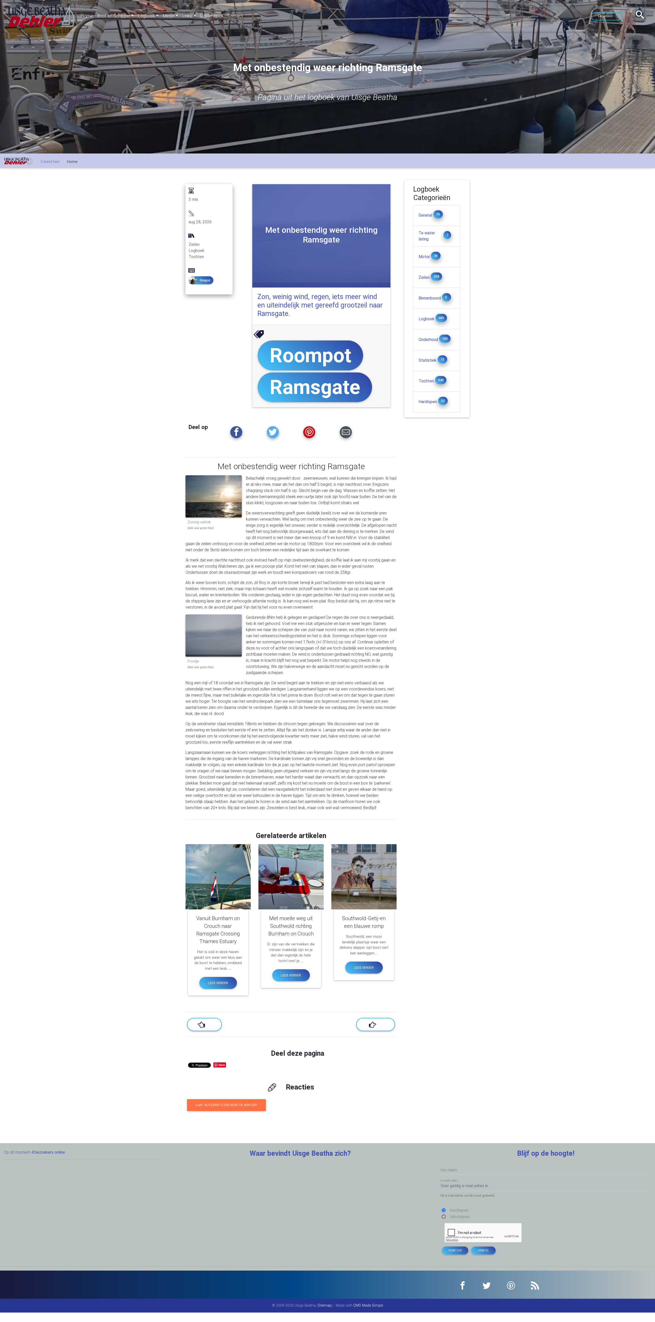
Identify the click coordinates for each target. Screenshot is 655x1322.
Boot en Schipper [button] (113, 15)
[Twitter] (487, 1284)
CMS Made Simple (368, 1305)
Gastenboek (211, 15)
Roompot (310, 355)
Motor (425, 256)
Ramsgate (315, 387)
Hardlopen (428, 401)
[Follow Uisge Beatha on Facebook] (236, 432)
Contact (235, 15)
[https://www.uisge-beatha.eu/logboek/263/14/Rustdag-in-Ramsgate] (375, 1024)
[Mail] (346, 432)
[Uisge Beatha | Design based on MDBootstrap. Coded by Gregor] (41, 16)
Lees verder (218, 983)
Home (87, 15)
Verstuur (455, 1250)
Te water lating (427, 235)
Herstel (483, 1250)
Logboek (427, 318)
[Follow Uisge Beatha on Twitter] (273, 432)
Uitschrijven (460, 1216)
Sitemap (324, 1305)
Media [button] (168, 15)
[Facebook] (463, 1284)
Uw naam (449, 1169)
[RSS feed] (535, 1284)
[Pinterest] (511, 1284)
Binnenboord (430, 298)
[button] (641, 15)
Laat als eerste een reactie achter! (226, 1105)
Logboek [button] (146, 15)
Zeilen (425, 277)
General (426, 215)
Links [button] (187, 15)
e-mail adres (449, 1180)
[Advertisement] (437, 494)
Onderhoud (429, 339)
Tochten (427, 381)
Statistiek (428, 360)
